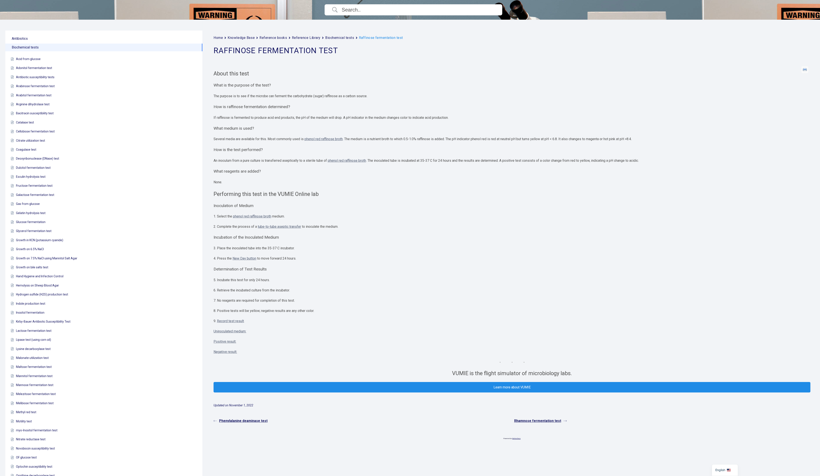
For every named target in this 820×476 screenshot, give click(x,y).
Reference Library (306, 38)
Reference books (273, 38)
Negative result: (225, 352)
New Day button (244, 258)
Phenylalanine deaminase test (243, 421)
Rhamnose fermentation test (537, 421)
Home (218, 38)
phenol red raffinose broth (324, 139)
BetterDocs (516, 438)
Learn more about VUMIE (512, 387)
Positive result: (225, 341)
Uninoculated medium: (230, 331)
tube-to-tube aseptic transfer (279, 227)
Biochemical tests (339, 38)
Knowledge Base (241, 38)
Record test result (230, 321)
